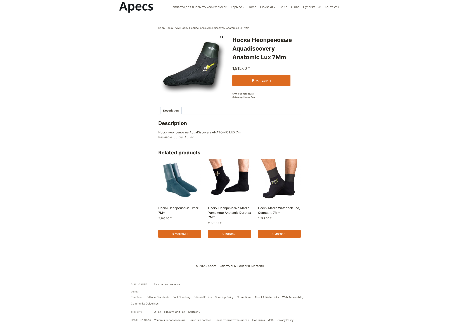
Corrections (244, 297)
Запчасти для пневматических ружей (199, 7)
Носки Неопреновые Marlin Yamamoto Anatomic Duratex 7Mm (229, 212)
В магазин (261, 80)
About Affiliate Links (267, 297)
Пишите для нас (174, 311)
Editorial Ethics (203, 297)
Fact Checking (182, 297)
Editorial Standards (157, 297)
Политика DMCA (263, 320)
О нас (295, 7)
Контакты (332, 7)
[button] (222, 37)
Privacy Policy (285, 320)
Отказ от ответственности (232, 320)
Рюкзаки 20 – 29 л (273, 7)
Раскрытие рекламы (167, 284)
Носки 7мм (172, 27)
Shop (161, 27)
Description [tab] (171, 110)
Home (252, 7)
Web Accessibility (293, 297)
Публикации (312, 7)
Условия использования (169, 320)
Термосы (237, 7)
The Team (137, 297)
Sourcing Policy (224, 297)
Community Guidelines (145, 303)
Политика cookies (199, 320)
